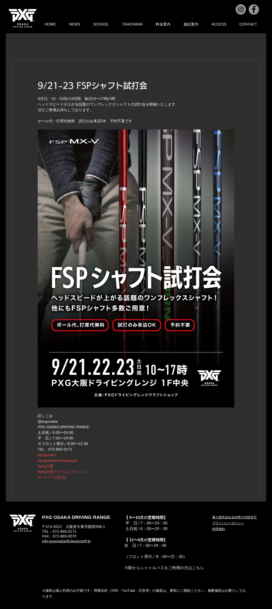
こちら (198, 567)
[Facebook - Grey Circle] (254, 9)
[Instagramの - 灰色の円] (241, 9)
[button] (228, 523)
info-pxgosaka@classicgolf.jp (66, 541)
